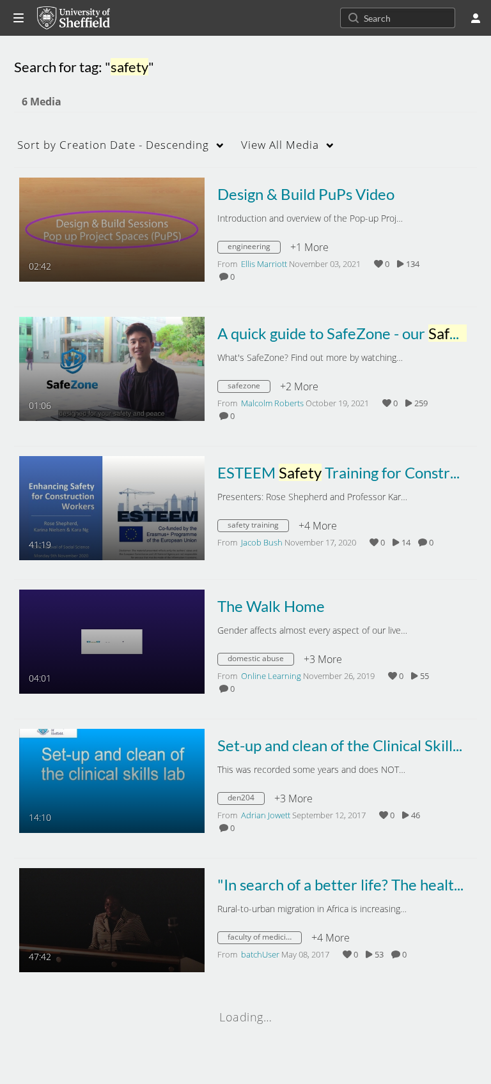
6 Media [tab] (41, 102)
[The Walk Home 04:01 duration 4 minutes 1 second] (112, 641)
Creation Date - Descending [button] (113, 144)
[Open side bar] (18, 18)
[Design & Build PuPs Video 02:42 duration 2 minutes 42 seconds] (112, 229)
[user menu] (475, 18)
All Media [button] (280, 144)
